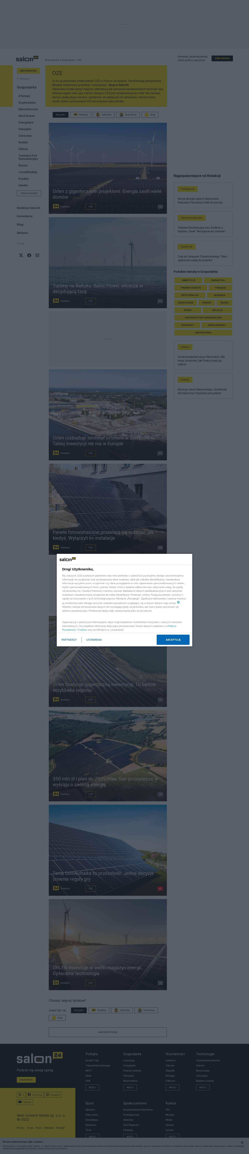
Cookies (82, 629)
